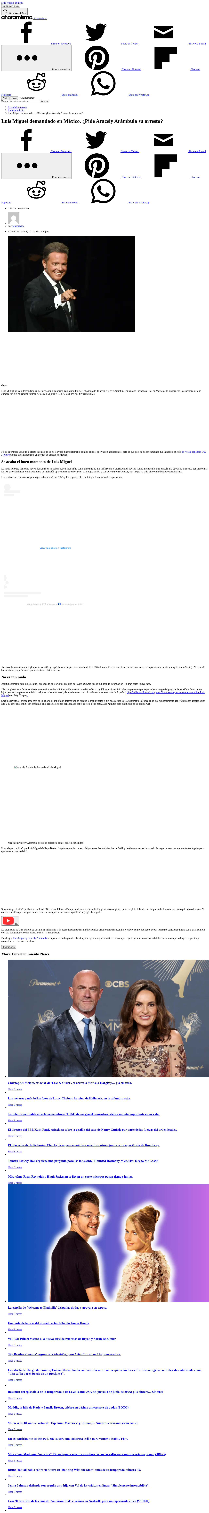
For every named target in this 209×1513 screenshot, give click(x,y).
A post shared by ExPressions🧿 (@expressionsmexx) (55, 604)
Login (13, 98)
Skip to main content (12, 2)
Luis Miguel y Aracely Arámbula (29, 938)
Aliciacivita (18, 226)
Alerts (5, 98)
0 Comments (9, 947)
